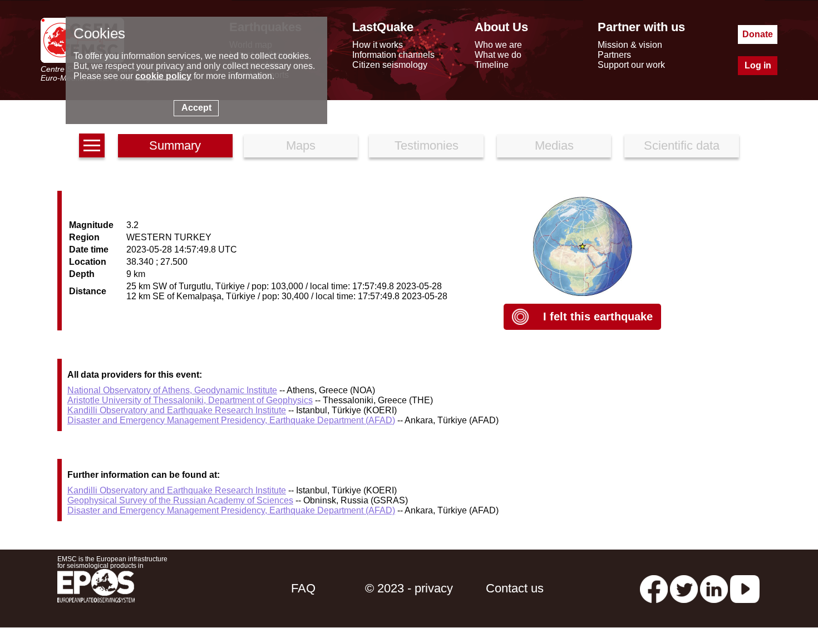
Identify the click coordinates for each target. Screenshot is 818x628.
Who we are (498, 45)
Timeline (492, 65)
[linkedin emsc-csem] (714, 588)
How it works (377, 45)
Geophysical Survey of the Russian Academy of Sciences (180, 500)
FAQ (303, 588)
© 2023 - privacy (409, 588)
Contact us (515, 588)
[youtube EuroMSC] (745, 588)
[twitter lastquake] (684, 588)
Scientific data (682, 145)
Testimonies (427, 145)
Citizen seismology (389, 65)
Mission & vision (630, 45)
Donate (757, 34)
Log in (758, 65)
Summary (175, 145)
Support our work (631, 65)
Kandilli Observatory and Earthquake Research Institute (176, 410)
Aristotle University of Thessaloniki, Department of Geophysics (190, 400)
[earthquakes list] (92, 145)
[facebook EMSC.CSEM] (654, 588)
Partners (614, 55)
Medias (554, 145)
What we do (498, 55)
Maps (301, 145)
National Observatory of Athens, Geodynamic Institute (172, 390)
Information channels (393, 55)
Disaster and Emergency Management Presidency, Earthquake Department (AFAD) (231, 420)
